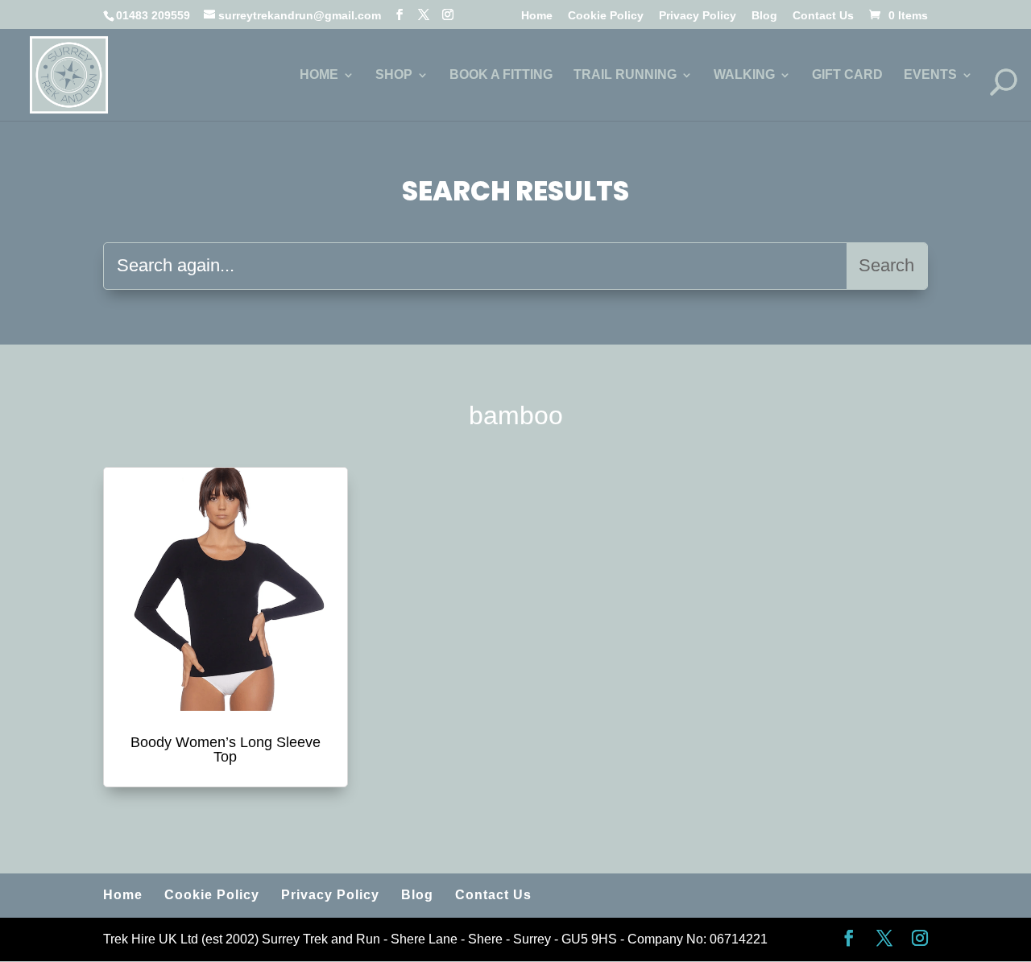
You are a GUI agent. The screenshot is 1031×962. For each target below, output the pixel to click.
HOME (319, 75)
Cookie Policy (606, 16)
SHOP (393, 75)
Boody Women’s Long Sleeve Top (225, 749)
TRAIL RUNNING (625, 75)
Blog (764, 16)
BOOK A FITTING (501, 75)
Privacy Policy (697, 16)
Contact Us (823, 16)
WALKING (744, 75)
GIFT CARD (847, 75)
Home (537, 16)
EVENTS (930, 75)
